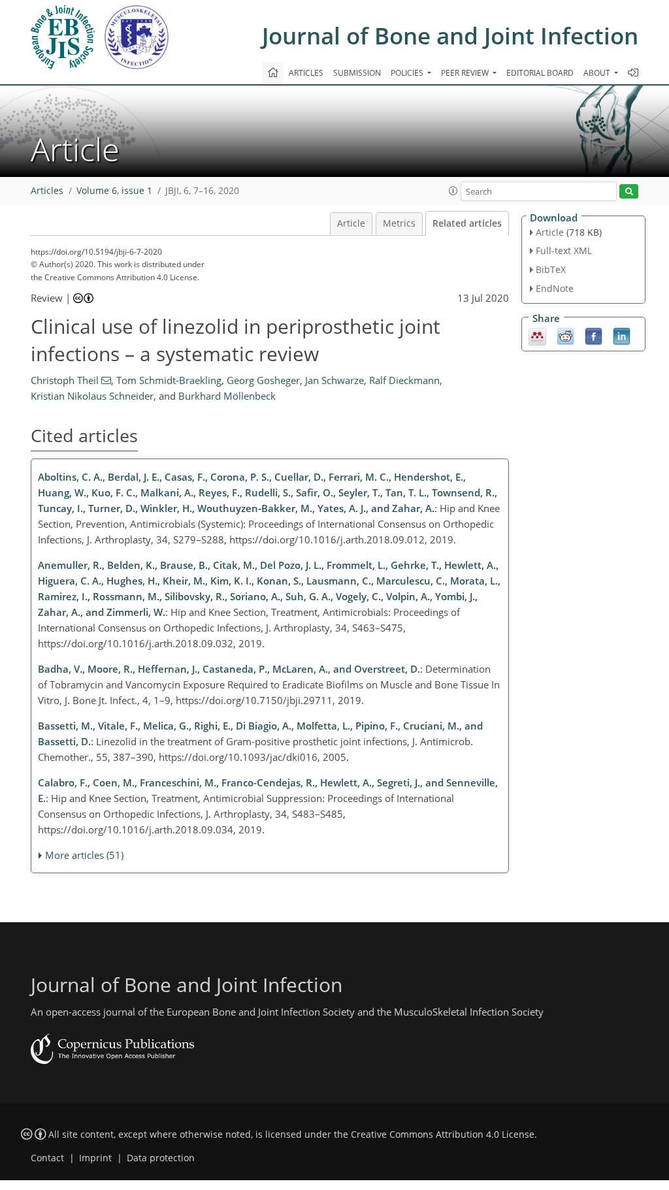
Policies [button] (408, 72)
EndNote (555, 288)
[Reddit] (565, 335)
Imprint (95, 1158)
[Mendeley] (537, 335)
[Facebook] (593, 335)
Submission (357, 72)
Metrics (399, 223)
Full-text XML (564, 250)
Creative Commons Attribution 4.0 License (442, 1134)
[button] (453, 191)
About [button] (597, 72)
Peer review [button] (466, 72)
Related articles (467, 223)
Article (351, 223)
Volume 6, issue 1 (114, 191)
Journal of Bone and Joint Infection (450, 35)
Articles (306, 72)
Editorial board (540, 72)
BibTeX (551, 269)
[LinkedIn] (621, 335)
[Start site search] (628, 191)
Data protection (161, 1158)
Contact (47, 1158)
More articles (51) (84, 854)
